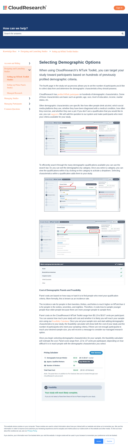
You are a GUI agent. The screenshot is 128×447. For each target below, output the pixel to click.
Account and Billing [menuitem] (12, 63)
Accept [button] (98, 441)
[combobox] (61, 33)
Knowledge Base (9, 51)
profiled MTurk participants (68, 94)
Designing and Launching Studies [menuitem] (14, 70)
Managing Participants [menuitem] (13, 103)
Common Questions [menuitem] (12, 109)
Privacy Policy (32, 431)
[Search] (122, 33)
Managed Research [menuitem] (14, 93)
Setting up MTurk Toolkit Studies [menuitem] (18, 78)
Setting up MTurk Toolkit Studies (65, 51)
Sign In (119, 8)
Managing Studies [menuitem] (11, 98)
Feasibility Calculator (60, 321)
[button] (30, 63)
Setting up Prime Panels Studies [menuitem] (16, 86)
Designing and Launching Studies (34, 51)
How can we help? (15, 28)
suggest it (54, 114)
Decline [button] (109, 441)
